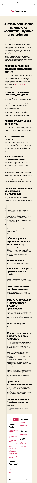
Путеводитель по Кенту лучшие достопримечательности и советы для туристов (13, 439)
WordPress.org (23, 446)
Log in (21, 442)
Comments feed (23, 444)
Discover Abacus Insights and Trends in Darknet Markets (13, 450)
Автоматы (12, 408)
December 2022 (23, 425)
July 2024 (22, 422)
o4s (18, 2)
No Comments (24, 38)
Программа (12, 409)
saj (11, 38)
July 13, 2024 (17, 38)
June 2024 (22, 424)
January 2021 (23, 426)
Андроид (16, 408)
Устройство (17, 409)
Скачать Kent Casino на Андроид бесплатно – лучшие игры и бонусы (18, 29)
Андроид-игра (20, 408)
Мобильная (26, 408)
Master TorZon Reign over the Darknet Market (13, 445)
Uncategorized (18, 20)
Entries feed (23, 443)
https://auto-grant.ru (20, 84)
